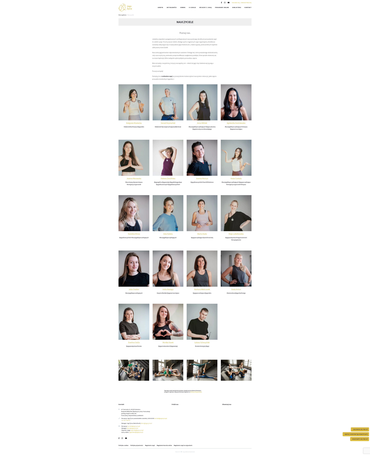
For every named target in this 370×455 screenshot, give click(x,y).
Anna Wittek (202, 123)
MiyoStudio (192, 451)
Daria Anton (236, 289)
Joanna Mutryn (202, 178)
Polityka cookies (123, 445)
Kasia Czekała (236, 178)
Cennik (182, 7)
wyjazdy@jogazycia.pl (137, 430)
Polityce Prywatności (196, 392)
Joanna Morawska (134, 178)
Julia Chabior (134, 289)
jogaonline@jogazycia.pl (136, 432)
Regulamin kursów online (164, 445)
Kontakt (248, 7)
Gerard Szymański (168, 123)
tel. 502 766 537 (126, 420)
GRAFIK (160, 7)
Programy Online (222, 7)
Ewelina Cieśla (134, 342)
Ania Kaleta (168, 234)
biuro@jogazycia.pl (146, 423)
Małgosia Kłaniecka (134, 123)
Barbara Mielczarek (202, 289)
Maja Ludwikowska (236, 234)
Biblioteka (236, 7)
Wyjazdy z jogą (205, 7)
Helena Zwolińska (168, 178)
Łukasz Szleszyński (202, 342)
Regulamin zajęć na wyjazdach (183, 445)
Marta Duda (202, 234)
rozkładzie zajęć (166, 76)
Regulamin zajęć (150, 445)
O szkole (192, 7)
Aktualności (172, 7)
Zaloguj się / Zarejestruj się (241, 2)
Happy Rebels (185, 451)
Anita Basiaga (168, 289)
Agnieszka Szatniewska (236, 123)
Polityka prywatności (136, 445)
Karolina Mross (134, 234)
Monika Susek (168, 342)
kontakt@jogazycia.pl (160, 418)
